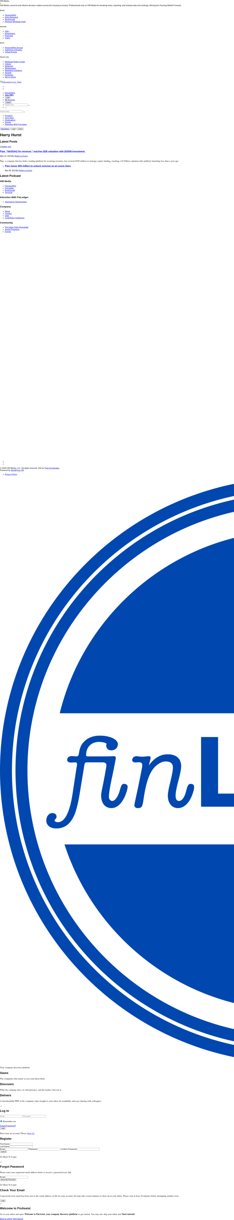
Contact (8, 214)
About (7, 211)
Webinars (9, 66)
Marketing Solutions (13, 71)
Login (8, 97)
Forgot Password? (8, 1126)
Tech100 (8, 193)
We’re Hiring (10, 77)
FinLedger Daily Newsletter (17, 227)
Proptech (9, 116)
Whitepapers (10, 68)
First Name (5, 1144)
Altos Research (11, 17)
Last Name (4, 1147)
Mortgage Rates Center (15, 62)
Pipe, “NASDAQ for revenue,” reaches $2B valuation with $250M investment (42, 151)
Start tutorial (18, 1219)
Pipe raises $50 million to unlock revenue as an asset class (38, 166)
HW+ (7, 31)
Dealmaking (10, 120)
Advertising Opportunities (16, 202)
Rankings (9, 75)
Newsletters (10, 34)
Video (7, 38)
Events (8, 122)
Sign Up (30, 1133)
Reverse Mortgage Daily (15, 22)
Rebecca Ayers (21, 156)
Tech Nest (9, 118)
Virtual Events (11, 52)
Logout (8, 102)
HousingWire (10, 15)
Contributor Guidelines (14, 218)
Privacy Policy (11, 474)
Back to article (6, 1219)
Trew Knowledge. (52, 468)
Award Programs (12, 229)
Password (33, 1149)
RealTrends (10, 19)
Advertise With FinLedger (16, 124)
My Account (10, 100)
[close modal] (1, 1106)
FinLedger (9, 188)
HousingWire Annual (14, 48)
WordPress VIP (17, 470)
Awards (8, 73)
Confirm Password (69, 1149)
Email (2, 1149)
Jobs (7, 216)
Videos (8, 64)
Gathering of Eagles (13, 50)
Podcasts (9, 36)
